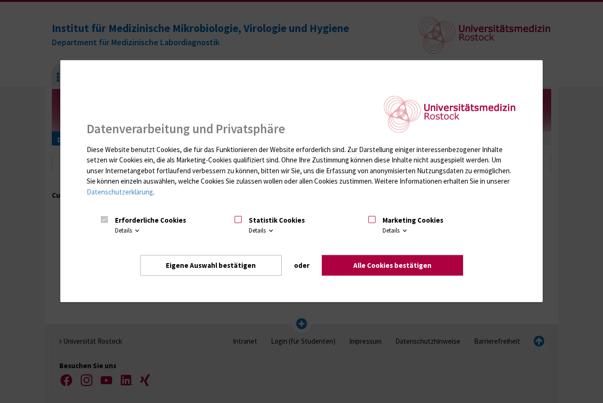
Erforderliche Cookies (150, 220)
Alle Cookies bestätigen (392, 265)
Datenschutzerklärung (120, 191)
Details (124, 230)
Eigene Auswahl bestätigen (211, 265)
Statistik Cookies (277, 220)
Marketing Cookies (413, 220)
